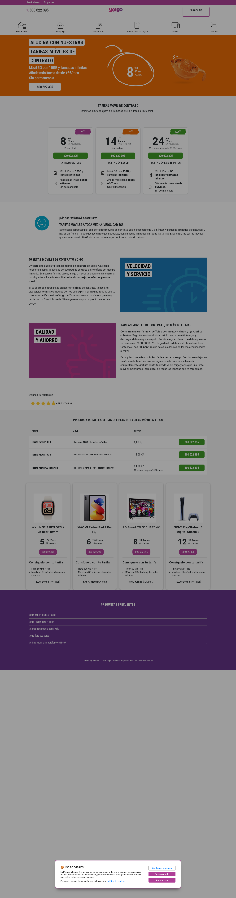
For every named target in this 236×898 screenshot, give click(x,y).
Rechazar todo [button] (162, 874)
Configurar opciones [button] (162, 868)
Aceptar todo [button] (162, 880)
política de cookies (116, 881)
